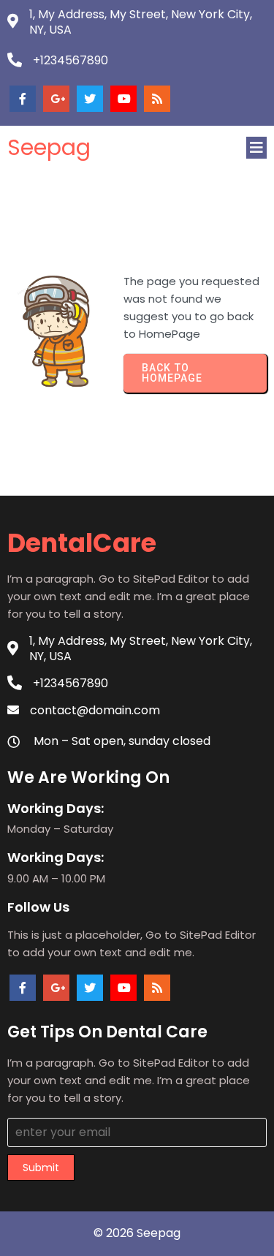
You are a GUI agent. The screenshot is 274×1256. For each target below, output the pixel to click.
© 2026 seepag (137, 1233)
